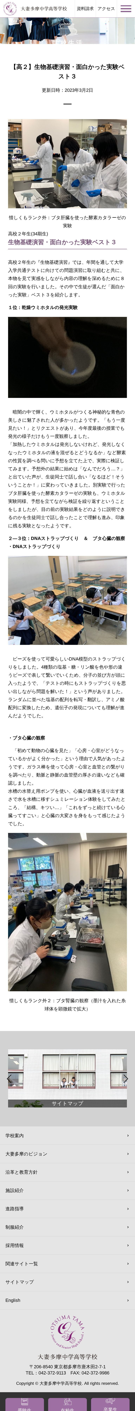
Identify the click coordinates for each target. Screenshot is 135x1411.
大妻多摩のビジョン (26, 1153)
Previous (9, 1078)
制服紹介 (14, 1227)
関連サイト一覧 (21, 1263)
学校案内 (14, 1135)
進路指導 (14, 1208)
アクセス (106, 9)
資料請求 (85, 9)
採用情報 (14, 1245)
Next (126, 1078)
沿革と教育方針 (21, 1172)
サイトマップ (19, 1282)
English (12, 1300)
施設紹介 (14, 1190)
